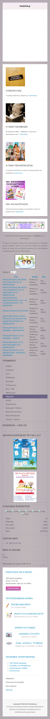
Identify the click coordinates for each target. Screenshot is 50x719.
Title (16, 277)
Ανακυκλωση (11, 404)
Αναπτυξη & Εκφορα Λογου (29, 614)
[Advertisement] (25, 37)
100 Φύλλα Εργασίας (18, 663)
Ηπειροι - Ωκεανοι (13, 419)
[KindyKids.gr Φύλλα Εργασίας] (25, 225)
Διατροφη (9, 381)
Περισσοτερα (13, 588)
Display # (7, 272)
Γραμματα (10, 370)
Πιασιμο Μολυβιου (21, 605)
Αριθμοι (9, 366)
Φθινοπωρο (10, 393)
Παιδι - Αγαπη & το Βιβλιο (29, 643)
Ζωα (7, 374)
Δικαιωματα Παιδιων (14, 408)
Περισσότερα (33, 95)
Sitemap (9, 690)
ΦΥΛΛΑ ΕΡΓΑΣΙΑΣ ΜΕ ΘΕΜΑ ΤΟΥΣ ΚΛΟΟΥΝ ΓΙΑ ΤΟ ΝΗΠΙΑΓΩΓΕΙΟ (14, 282)
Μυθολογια (10, 377)
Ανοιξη (8, 400)
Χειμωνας (9, 396)
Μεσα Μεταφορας (13, 416)
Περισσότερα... (18, 173)
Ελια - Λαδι (10, 389)
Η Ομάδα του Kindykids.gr (20, 666)
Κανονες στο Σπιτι (29, 634)
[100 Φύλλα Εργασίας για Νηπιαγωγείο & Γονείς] (25, 454)
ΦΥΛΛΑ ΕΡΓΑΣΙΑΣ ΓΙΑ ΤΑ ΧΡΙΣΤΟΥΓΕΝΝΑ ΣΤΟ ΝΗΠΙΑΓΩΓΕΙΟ (13, 344)
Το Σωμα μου (11, 385)
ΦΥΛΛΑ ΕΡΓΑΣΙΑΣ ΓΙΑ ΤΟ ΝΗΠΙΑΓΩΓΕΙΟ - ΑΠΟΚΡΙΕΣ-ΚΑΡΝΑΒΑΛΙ (14, 352)
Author (35, 277)
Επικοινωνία (14, 671)
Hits (44, 277)
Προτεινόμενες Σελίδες (19, 668)
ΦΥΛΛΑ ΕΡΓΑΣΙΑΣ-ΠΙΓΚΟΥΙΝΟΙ (15, 311)
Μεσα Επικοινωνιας (13, 412)
